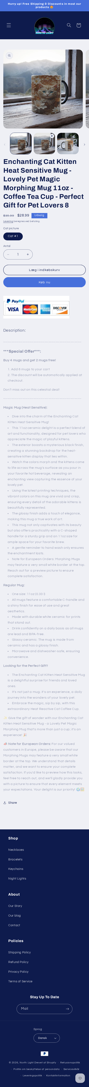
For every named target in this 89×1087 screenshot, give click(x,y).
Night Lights (17, 878)
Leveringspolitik (32, 1075)
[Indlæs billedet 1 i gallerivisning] (20, 143)
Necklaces (16, 849)
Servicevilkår (71, 1069)
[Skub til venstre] (4, 144)
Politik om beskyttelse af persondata (36, 1069)
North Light (27, 1063)
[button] (8, 25)
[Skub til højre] (84, 144)
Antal (7, 246)
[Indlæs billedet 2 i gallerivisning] (67, 143)
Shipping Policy (19, 952)
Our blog (14, 915)
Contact (14, 925)
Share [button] (12, 802)
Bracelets (15, 859)
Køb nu (44, 282)
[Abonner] (67, 1009)
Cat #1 (13, 236)
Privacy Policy (18, 971)
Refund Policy (18, 962)
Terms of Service (20, 981)
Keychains (15, 869)
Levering (8, 221)
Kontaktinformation (58, 1075)
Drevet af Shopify (45, 1063)
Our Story (15, 906)
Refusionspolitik (70, 1063)
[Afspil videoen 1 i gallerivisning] (44, 143)
